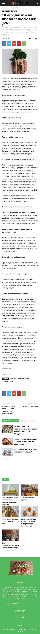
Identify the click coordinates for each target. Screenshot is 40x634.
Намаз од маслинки (30, 406)
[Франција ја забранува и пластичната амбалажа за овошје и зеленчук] (10, 490)
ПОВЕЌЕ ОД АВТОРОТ (28, 421)
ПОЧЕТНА (5, 8)
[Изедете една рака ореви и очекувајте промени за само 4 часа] (7, 441)
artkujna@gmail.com (27, 603)
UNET (16, 629)
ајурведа (13, 378)
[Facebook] (17, 617)
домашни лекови (23, 378)
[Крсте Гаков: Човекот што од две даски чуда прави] (10, 511)
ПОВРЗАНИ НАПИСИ (10, 421)
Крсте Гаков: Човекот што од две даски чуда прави (10, 521)
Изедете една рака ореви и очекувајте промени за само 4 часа (26, 441)
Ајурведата (6, 78)
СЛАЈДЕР (5, 11)
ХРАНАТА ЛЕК (14, 8)
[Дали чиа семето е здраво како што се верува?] (7, 452)
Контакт (20, 625)
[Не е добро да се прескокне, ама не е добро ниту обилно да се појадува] (7, 429)
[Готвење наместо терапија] (29, 490)
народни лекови (8, 381)
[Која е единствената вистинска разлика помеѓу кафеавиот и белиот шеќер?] (29, 511)
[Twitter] (23, 617)
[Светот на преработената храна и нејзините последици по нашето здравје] (10, 535)
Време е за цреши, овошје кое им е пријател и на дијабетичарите (9, 410)
